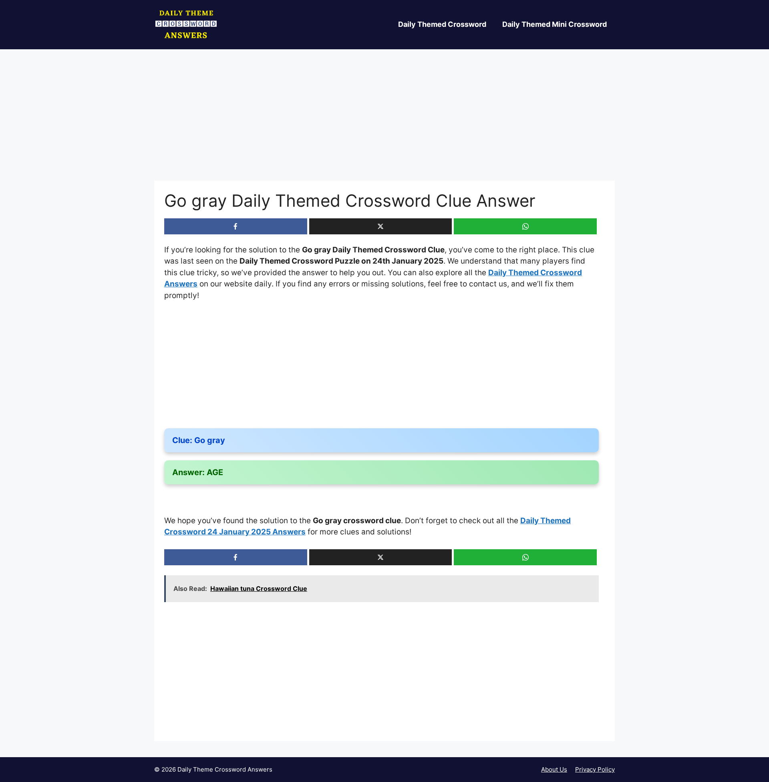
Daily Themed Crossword (442, 24)
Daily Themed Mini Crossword (554, 24)
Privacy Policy (595, 769)
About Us (554, 769)
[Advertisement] (384, 121)
